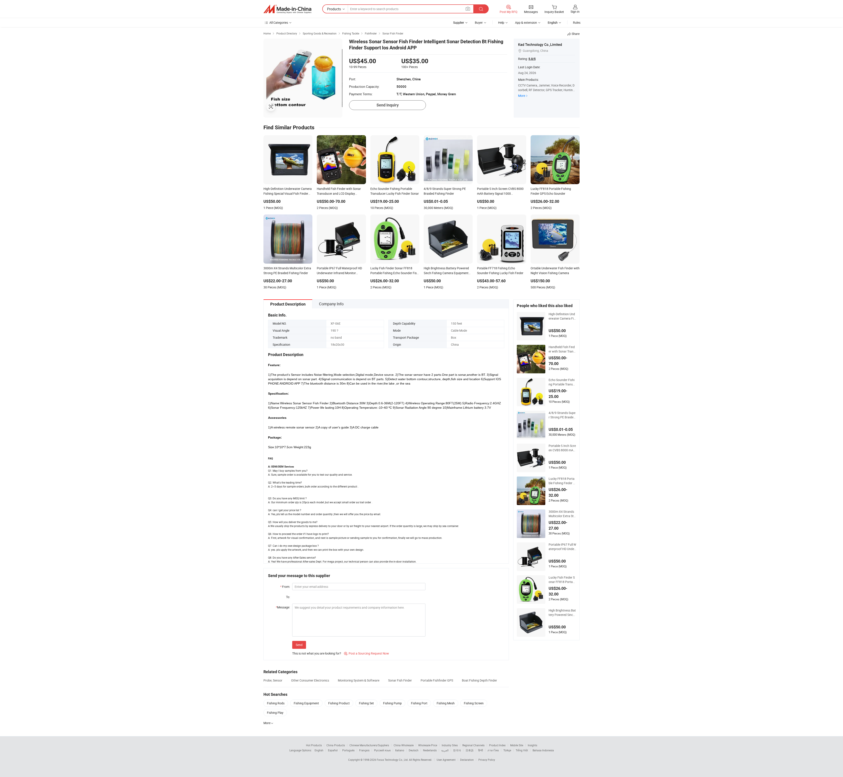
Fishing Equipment (306, 703)
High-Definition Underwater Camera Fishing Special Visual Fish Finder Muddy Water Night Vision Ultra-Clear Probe (562, 316)
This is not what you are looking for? (316, 653)
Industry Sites (450, 745)
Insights (532, 745)
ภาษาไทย (493, 750)
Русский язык (382, 750)
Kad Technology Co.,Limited (540, 44)
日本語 (470, 750)
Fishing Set (366, 703)
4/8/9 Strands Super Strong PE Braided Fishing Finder (562, 415)
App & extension (526, 22)
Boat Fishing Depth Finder (479, 680)
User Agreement (446, 759)
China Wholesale (404, 745)
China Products (335, 745)
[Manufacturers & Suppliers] (287, 9)
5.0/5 (532, 59)
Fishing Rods (276, 703)
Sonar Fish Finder (400, 680)
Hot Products (314, 745)
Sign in (575, 11)
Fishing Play (275, 712)
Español (333, 750)
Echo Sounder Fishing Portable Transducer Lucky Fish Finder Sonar (562, 382)
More (521, 96)
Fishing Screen (474, 703)
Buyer (479, 22)
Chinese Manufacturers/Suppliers (369, 745)
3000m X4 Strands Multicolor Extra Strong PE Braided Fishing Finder (562, 513)
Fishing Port (419, 703)
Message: (283, 607)
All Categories (278, 22)
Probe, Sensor (272, 680)
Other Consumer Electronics (310, 680)
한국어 (457, 750)
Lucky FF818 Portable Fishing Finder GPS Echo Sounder (562, 481)
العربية (445, 750)
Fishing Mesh (446, 703)
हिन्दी (480, 750)
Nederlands (430, 750)
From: (285, 587)
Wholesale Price (427, 745)
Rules (576, 22)
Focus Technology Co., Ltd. (393, 759)
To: (288, 597)
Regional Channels (473, 745)
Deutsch (413, 750)
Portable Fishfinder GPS (437, 680)
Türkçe (507, 750)
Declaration (467, 759)
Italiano (399, 750)
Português (348, 750)
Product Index (497, 745)
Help (501, 22)
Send (299, 645)
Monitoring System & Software (358, 680)
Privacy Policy (486, 759)
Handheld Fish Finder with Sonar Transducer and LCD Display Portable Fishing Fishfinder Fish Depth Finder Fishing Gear (562, 349)
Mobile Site (516, 745)
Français (364, 750)
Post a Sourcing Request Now (366, 653)
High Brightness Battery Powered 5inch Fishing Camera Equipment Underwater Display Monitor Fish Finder (562, 612)
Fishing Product (339, 703)
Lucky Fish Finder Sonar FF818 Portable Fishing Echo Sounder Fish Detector (562, 579)
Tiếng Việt (522, 750)
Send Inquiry (387, 105)
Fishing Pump (392, 703)
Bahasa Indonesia (543, 750)
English (319, 750)
